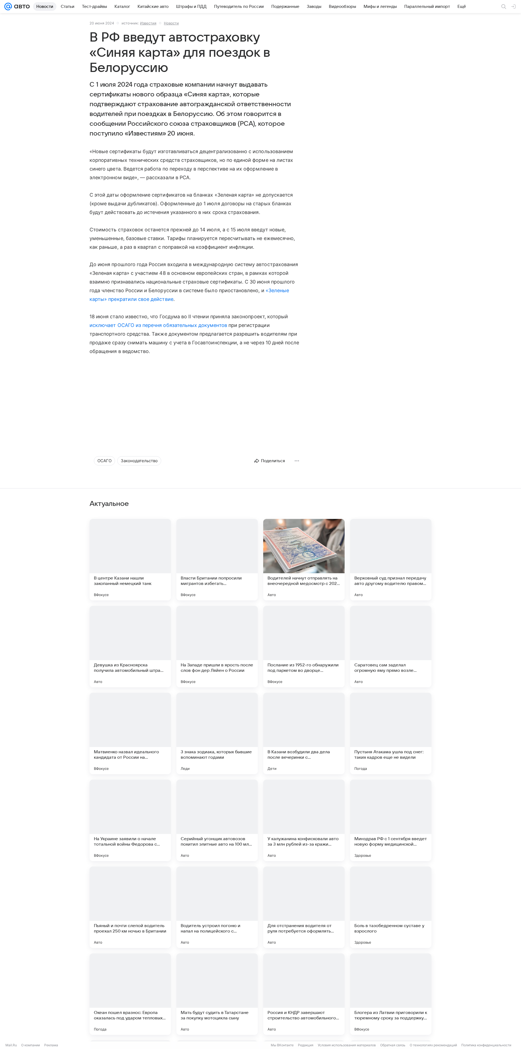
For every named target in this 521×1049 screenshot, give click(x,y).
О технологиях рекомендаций (433, 1045)
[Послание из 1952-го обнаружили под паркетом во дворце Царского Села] (304, 646)
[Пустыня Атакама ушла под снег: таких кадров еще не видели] (390, 733)
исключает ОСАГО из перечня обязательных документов (158, 325)
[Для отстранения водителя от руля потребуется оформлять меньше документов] (304, 907)
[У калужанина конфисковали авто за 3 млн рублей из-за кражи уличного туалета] (304, 820)
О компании (30, 1045)
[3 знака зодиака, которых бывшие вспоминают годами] (217, 733)
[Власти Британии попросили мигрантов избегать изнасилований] (217, 559)
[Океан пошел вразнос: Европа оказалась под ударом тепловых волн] (130, 994)
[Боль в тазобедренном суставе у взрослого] (390, 907)
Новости (171, 23)
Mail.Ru (11, 1045)
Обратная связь (392, 1045)
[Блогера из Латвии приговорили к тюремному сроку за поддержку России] (390, 994)
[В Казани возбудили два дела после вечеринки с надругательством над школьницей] (304, 733)
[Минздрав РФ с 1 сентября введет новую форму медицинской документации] (390, 820)
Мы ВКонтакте (282, 1045)
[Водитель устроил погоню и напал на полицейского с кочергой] (217, 907)
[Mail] (8, 6)
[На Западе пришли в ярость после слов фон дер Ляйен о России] (217, 646)
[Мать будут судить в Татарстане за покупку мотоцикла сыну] (217, 994)
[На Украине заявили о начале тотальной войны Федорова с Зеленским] (130, 820)
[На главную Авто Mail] (21, 6)
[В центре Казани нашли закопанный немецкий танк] (130, 559)
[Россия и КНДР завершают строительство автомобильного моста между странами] (304, 994)
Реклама (51, 1045)
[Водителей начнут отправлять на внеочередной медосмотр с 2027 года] (304, 559)
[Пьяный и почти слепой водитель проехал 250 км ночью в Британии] (130, 907)
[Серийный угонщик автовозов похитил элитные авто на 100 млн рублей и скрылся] (217, 820)
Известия (148, 23)
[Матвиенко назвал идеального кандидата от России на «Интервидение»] (130, 733)
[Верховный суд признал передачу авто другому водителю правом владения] (390, 559)
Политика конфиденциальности (486, 1045)
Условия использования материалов (347, 1045)
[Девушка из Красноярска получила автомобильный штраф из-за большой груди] (130, 646)
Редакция (305, 1045)
